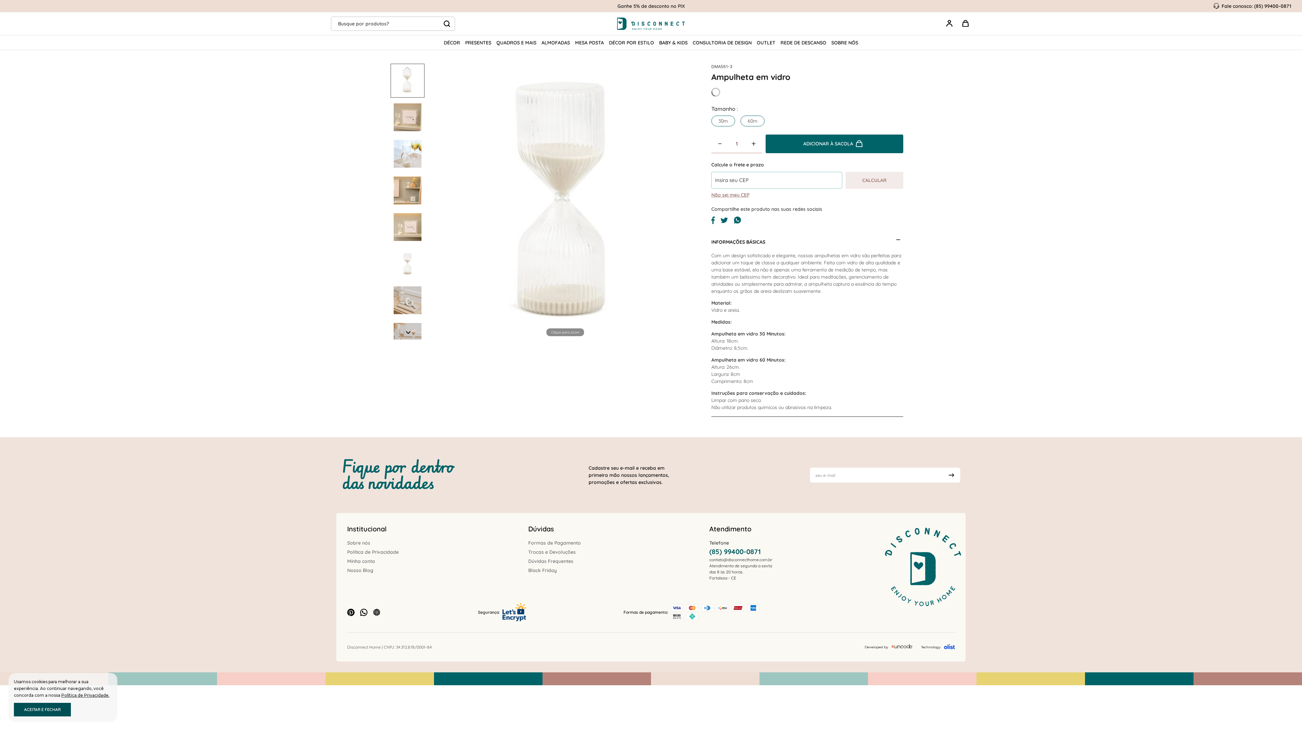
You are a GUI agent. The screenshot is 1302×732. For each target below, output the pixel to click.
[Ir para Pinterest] (351, 612)
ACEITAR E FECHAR (42, 709)
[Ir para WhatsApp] (364, 612)
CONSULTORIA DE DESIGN (722, 43)
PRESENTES (478, 43)
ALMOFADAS (555, 43)
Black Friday (542, 570)
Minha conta (361, 561)
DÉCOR (452, 43)
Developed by (876, 647)
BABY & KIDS (673, 43)
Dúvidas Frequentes (550, 561)
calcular (874, 180)
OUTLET (766, 43)
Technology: (931, 647)
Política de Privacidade (373, 552)
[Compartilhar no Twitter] (724, 221)
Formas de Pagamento (554, 543)
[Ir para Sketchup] (376, 612)
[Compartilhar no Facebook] (713, 222)
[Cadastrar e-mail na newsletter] (951, 475)
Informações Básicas (738, 242)
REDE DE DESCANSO (803, 43)
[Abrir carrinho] (965, 23)
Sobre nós (358, 543)
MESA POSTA (589, 43)
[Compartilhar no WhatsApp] (737, 222)
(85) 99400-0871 (735, 551)
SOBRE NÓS (844, 43)
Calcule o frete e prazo (737, 165)
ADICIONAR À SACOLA (828, 144)
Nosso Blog (360, 570)
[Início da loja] (651, 23)
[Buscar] (447, 23)
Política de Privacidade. (85, 695)
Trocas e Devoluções (552, 552)
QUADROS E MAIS (516, 43)
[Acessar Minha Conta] (949, 27)
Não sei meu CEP (730, 195)
